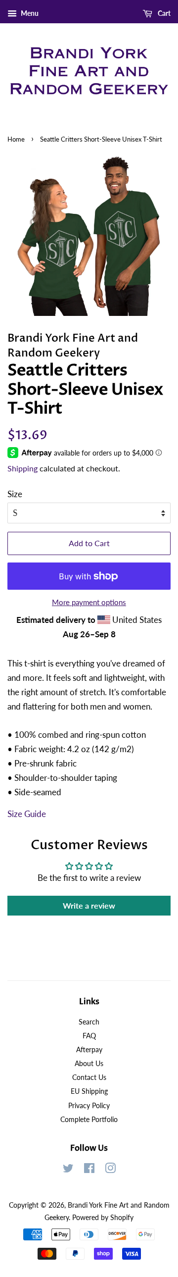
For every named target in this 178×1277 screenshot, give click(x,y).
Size (14, 494)
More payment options (89, 602)
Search (89, 1022)
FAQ (89, 1035)
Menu (29, 13)
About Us (89, 1063)
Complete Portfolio (89, 1119)
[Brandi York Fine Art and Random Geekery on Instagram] (110, 1170)
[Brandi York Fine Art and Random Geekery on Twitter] (68, 1170)
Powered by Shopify (103, 1217)
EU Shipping (89, 1091)
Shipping (22, 468)
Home (16, 139)
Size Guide (26, 814)
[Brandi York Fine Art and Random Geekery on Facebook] (89, 1170)
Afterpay (89, 1049)
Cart (163, 13)
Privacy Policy (89, 1105)
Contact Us (89, 1077)
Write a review (89, 905)
